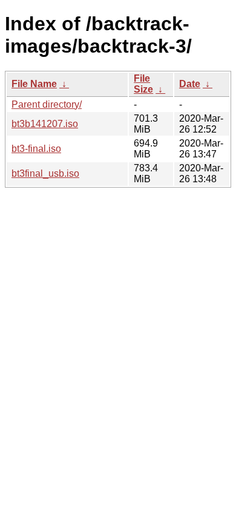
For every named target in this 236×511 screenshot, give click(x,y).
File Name (34, 84)
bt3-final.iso (36, 148)
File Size (143, 83)
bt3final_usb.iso (45, 173)
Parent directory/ (46, 104)
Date (189, 84)
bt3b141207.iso (44, 124)
